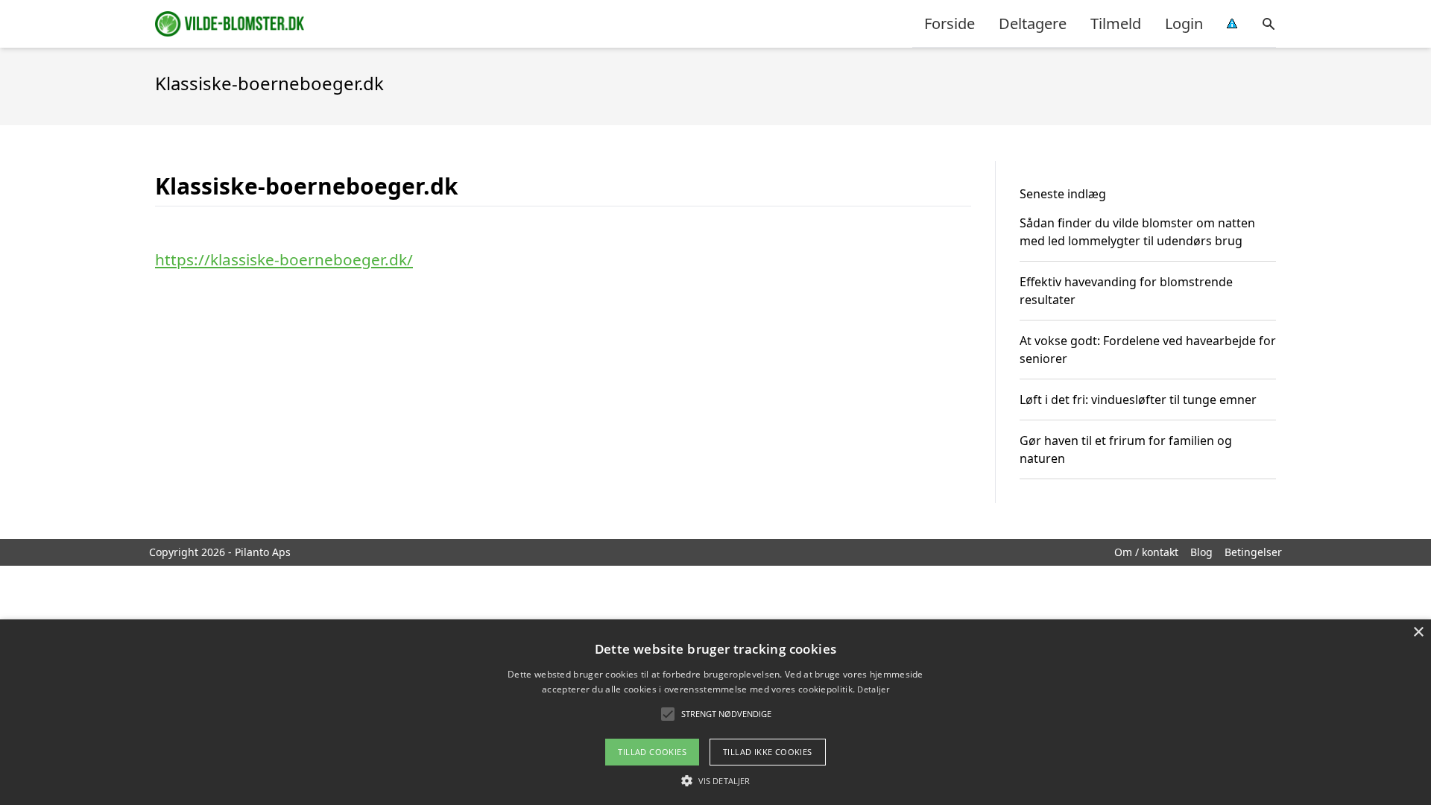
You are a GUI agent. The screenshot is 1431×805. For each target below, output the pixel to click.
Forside (949, 23)
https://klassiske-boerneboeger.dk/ (284, 259)
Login (1184, 23)
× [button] (1418, 632)
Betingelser (1253, 552)
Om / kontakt (1146, 552)
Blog (1201, 552)
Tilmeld (1115, 23)
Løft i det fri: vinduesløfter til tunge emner (1138, 399)
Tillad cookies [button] (652, 751)
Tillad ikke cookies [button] (767, 751)
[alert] (715, 712)
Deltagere (1033, 23)
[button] (715, 780)
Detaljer (872, 689)
